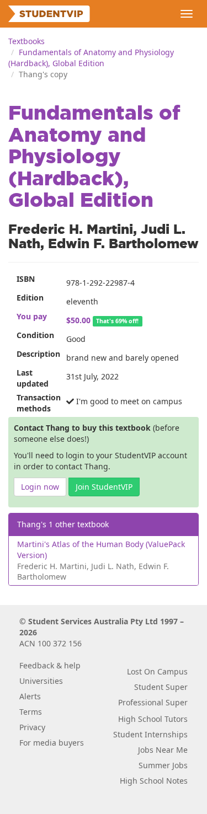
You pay (32, 316)
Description (37, 354)
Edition (30, 297)
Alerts (30, 696)
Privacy (32, 727)
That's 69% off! (117, 321)
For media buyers (51, 742)
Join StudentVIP (104, 486)
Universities (41, 681)
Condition (35, 335)
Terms (30, 711)
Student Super (161, 687)
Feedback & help (50, 665)
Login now (40, 486)
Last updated (33, 378)
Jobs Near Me (163, 750)
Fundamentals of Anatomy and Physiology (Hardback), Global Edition (91, 57)
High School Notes (154, 780)
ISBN (26, 279)
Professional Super (153, 702)
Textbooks (26, 41)
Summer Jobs (163, 765)
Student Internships (150, 734)
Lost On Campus (157, 671)
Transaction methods (37, 403)
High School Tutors (153, 719)
